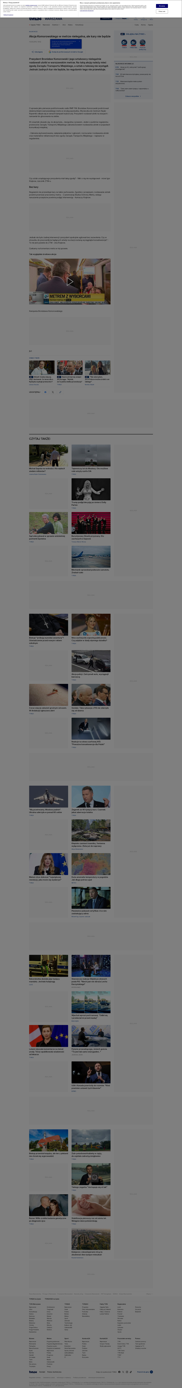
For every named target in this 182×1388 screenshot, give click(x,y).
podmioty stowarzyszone (31, 5)
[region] (91, 9)
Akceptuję (162, 6)
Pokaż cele (162, 11)
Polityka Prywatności (8, 14)
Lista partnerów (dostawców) (87, 10)
